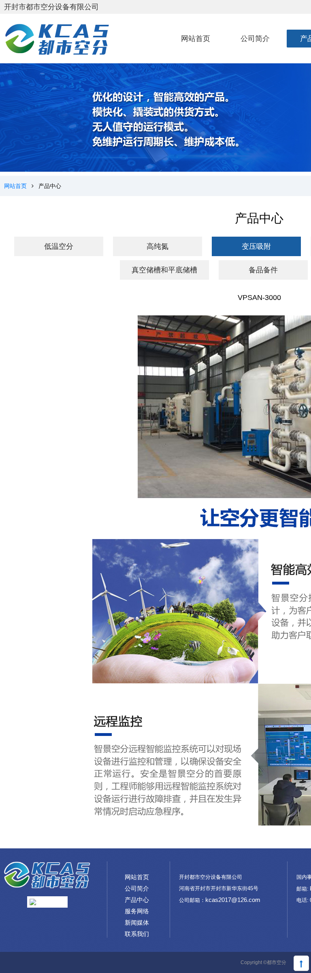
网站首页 (15, 186)
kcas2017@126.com (232, 899)
